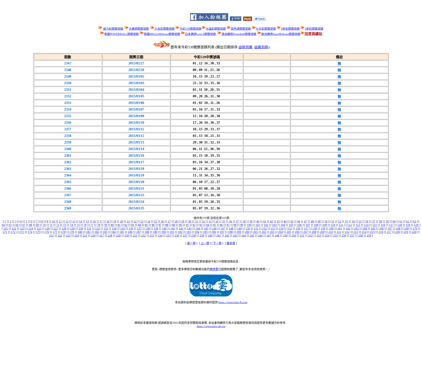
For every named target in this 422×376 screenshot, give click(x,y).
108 (316, 225)
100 (249, 225)
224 (76, 235)
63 (414, 221)
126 (47, 228)
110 (333, 225)
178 (63, 232)
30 (189, 221)
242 (227, 235)
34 (216, 221)
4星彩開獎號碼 (290, 28)
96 (221, 225)
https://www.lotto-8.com (232, 302)
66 (16, 225)
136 (131, 228)
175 (38, 232)
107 (308, 225)
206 (297, 232)
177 (55, 232)
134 (114, 228)
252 (310, 235)
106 (299, 225)
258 (360, 235)
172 (13, 232)
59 (387, 221)
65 (10, 225)
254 (327, 235)
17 (101, 221)
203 (272, 232)
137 (139, 228)
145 (206, 228)
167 (389, 228)
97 (228, 225)
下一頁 (217, 243)
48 (312, 221)
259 (369, 235)
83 (132, 225)
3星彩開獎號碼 (314, 28)
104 (282, 225)
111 (341, 225)
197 (222, 232)
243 (235, 235)
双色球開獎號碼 (241, 28)
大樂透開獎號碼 (139, 28)
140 (164, 228)
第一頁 (191, 243)
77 (91, 225)
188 (147, 232)
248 (277, 235)
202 (264, 232)
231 (135, 235)
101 (257, 225)
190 (163, 232)
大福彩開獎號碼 (216, 28)
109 (324, 225)
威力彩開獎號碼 (113, 28)
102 (266, 225)
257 (352, 235)
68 (30, 225)
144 (197, 228)
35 (223, 221)
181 (88, 232)
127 (55, 228)
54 (353, 221)
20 (121, 221)
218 (397, 232)
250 (293, 235)
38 (244, 221)
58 (380, 221)
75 (78, 225)
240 (210, 235)
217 (389, 232)
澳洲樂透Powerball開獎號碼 (239, 34)
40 (257, 221)
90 (180, 225)
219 (406, 232)
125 (39, 228)
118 (399, 225)
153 (273, 228)
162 (348, 228)
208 (314, 232)
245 (252, 235)
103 (274, 225)
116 (383, 225)
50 (325, 221)
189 (155, 232)
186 (130, 232)
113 (358, 225)
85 (146, 225)
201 (255, 232)
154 (281, 228)
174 (30, 232)
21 (128, 221)
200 (247, 232)
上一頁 (205, 243)
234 (160, 235)
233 (151, 235)
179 (71, 232)
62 (407, 221)
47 (305, 221)
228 (110, 235)
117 (391, 225)
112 (349, 225)
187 (138, 232)
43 (278, 221)
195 (205, 232)
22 (135, 221)
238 (193, 235)
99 (241, 225)
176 (46, 232)
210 (330, 232)
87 (160, 225)
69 (37, 225)
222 (60, 235)
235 (168, 235)
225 (85, 235)
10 (53, 221)
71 (51, 225)
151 (256, 228)
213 (355, 232)
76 (85, 225)
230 (126, 235)
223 (68, 235)
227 (101, 235)
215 (372, 232)
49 (319, 221)
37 (237, 221)
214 (364, 232)
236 (177, 235)
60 (394, 221)
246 (260, 235)
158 (314, 228)
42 (271, 221)
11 (60, 221)
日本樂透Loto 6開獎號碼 (200, 34)
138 (147, 228)
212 (347, 232)
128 (64, 228)
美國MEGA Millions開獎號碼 (162, 34)
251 (302, 235)
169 (406, 228)
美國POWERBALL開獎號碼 (121, 34)
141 (172, 228)
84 (139, 225)
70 (44, 225)
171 (5, 232)
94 (207, 225)
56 (366, 221)
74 (71, 225)
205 (289, 232)
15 (87, 221)
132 (97, 228)
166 (381, 228)
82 (125, 225)
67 (23, 225)
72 (57, 225)
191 (172, 232)
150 (248, 228)
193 (188, 232)
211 (339, 232)
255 (335, 235)
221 (51, 235)
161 (339, 228)
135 (122, 228)
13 (73, 221)
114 (366, 225)
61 (400, 221)
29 (182, 221)
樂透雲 (214, 269)
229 (118, 235)
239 (202, 235)
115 (374, 225)
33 (210, 221)
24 (148, 221)
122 (14, 228)
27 (169, 221)
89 (173, 225)
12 (67, 221)
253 (318, 235)
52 (339, 221)
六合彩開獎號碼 (165, 28)
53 (346, 221)
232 (143, 235)
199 (238, 232)
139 (156, 228)
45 (291, 221)
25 (155, 221)
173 (21, 232)
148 (231, 228)
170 (415, 228)
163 (356, 228)
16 (94, 221)
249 (285, 235)
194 (197, 232)
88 (166, 225)
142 (181, 228)
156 (298, 228)
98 (234, 225)
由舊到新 (261, 47)
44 (285, 221)
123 (22, 228)
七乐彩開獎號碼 (266, 28)
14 (80, 221)
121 (5, 228)
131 (89, 228)
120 (416, 225)
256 (344, 235)
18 (107, 221)
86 (153, 225)
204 (280, 232)
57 (373, 221)
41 (264, 221)
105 (291, 225)
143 (189, 228)
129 (72, 228)
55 (360, 221)
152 (264, 228)
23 (142, 221)
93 (200, 225)
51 (332, 221)
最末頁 (231, 243)
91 (187, 225)
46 (298, 221)
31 (196, 221)
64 (3, 225)
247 (268, 235)
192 (180, 232)
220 (414, 232)
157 (306, 228)
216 (380, 232)
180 (80, 232)
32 (203, 221)
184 (113, 232)
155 (289, 228)
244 (243, 235)
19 (114, 221)
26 (162, 221)
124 (30, 228)
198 (230, 232)
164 (364, 228)
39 (251, 221)
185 (122, 232)
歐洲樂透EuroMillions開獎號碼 (280, 34)
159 (323, 228)
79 (105, 225)
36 (230, 221)
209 (322, 232)
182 (97, 232)
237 (185, 235)
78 (98, 225)
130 (80, 228)
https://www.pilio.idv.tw (211, 326)
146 (214, 228)
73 (64, 225)
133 (106, 228)
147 (222, 228)
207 (305, 232)
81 (119, 225)
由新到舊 (245, 47)
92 (194, 225)
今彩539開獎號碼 (190, 28)
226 (93, 235)
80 (112, 225)
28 (176, 221)
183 (105, 232)
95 (214, 225)
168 (398, 228)
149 (239, 228)
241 (218, 235)
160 (331, 228)
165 (373, 228)
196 (213, 232)
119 (408, 225)
